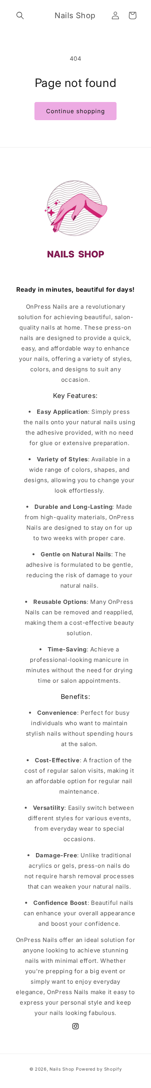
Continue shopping (75, 111)
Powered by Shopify (99, 1069)
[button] (20, 15)
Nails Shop (62, 1069)
